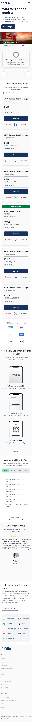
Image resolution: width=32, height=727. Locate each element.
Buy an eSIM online (10, 608)
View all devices (16, 517)
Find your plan (8, 27)
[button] (29, 3)
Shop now (16, 452)
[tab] (5, 470)
